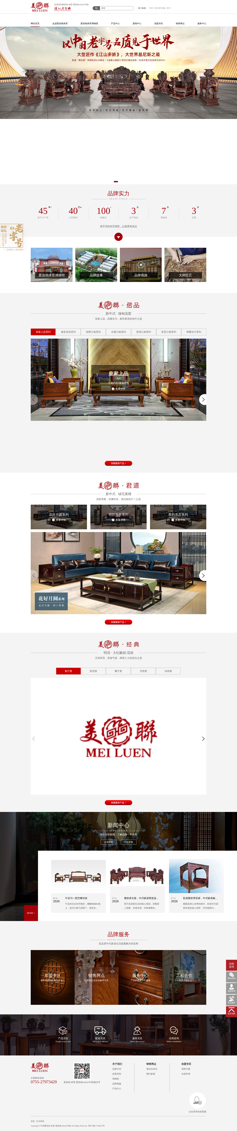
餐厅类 (118, 671)
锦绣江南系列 (93, 332)
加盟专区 (158, 23)
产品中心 (115, 23)
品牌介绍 (116, 1069)
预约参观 (150, 1074)
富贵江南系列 (168, 332)
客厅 (169, 8)
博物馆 (115, 1079)
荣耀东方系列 (193, 332)
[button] (105, 181)
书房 (151, 8)
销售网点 (180, 23)
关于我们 (117, 1064)
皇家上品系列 (43, 332)
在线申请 (185, 1074)
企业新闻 (108, 842)
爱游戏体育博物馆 (89, 23)
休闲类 (168, 671)
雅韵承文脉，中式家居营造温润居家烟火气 (147, 898)
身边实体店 (151, 1069)
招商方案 (185, 1069)
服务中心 (202, 23)
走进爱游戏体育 (60, 23)
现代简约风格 (160, 8)
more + (31, 913)
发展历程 (116, 1074)
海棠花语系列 (68, 332)
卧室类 (93, 671)
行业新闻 (128, 842)
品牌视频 (116, 1084)
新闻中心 (137, 23)
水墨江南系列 (118, 332)
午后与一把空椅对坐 (76, 898)
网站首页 (35, 23)
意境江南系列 (143, 332)
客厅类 (68, 671)
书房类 (143, 671)
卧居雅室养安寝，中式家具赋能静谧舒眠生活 (207, 898)
